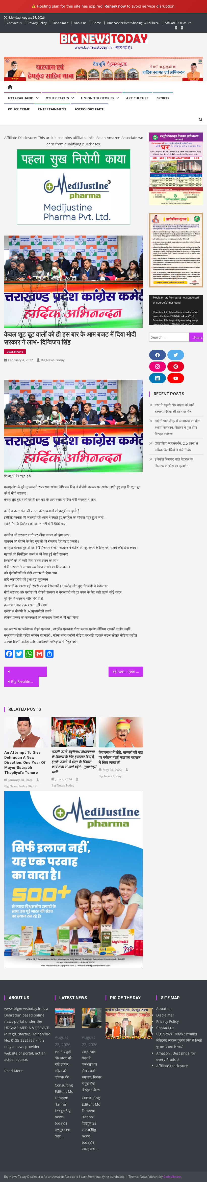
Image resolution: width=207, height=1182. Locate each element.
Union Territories (97, 98)
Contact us (14, 23)
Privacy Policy (37, 23)
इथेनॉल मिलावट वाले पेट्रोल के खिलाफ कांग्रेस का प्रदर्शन (174, 462)
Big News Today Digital (20, 786)
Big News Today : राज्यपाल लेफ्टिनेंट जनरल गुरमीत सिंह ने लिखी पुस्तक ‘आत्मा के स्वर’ (179, 1040)
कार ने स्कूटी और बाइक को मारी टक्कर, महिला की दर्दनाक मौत (174, 408)
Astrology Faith (90, 109)
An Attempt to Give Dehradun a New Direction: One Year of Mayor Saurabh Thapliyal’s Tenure (24, 762)
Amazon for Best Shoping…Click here (133, 23)
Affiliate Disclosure (178, 23)
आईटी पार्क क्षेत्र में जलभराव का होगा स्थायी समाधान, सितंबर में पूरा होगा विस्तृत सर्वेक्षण (177, 427)
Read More (13, 1070)
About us (80, 23)
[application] (176, 310)
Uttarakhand (21, 98)
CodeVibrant (172, 1176)
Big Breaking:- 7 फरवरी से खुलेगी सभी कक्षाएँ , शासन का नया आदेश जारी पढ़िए (25, 681)
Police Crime (19, 109)
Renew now (115, 6)
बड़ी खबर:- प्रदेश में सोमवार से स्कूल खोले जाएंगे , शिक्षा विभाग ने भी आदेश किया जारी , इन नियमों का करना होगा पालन (128, 671)
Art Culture (137, 98)
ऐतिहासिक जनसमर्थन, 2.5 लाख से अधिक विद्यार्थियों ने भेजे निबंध (176, 446)
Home (96, 23)
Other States (57, 98)
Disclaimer (60, 23)
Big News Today (53, 360)
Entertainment (52, 109)
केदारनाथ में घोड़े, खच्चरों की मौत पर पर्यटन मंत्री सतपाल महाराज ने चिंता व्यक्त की (121, 757)
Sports (163, 98)
